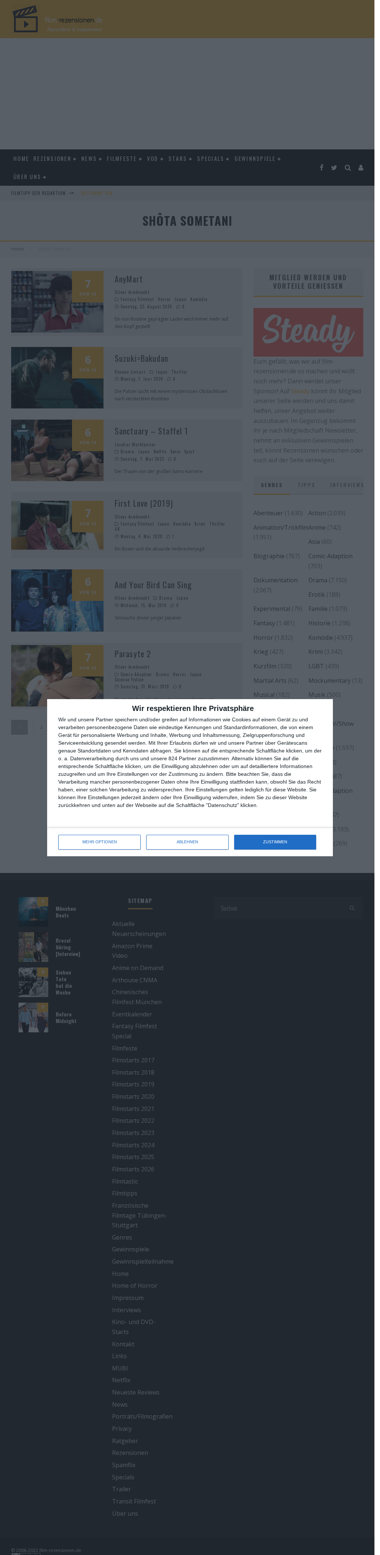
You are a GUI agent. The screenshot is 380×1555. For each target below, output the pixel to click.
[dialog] (190, 777)
